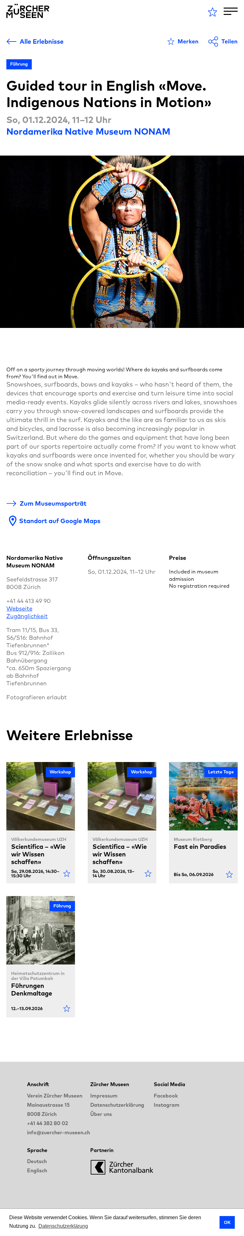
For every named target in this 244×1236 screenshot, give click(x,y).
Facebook (166, 1095)
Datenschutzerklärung (117, 1105)
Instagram (167, 1105)
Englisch (37, 1170)
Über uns (101, 1114)
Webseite (19, 608)
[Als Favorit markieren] (66, 873)
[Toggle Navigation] (231, 11)
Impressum (104, 1095)
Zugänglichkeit (27, 616)
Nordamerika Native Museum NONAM (88, 131)
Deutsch (37, 1161)
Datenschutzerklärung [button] (63, 1226)
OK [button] (227, 1222)
